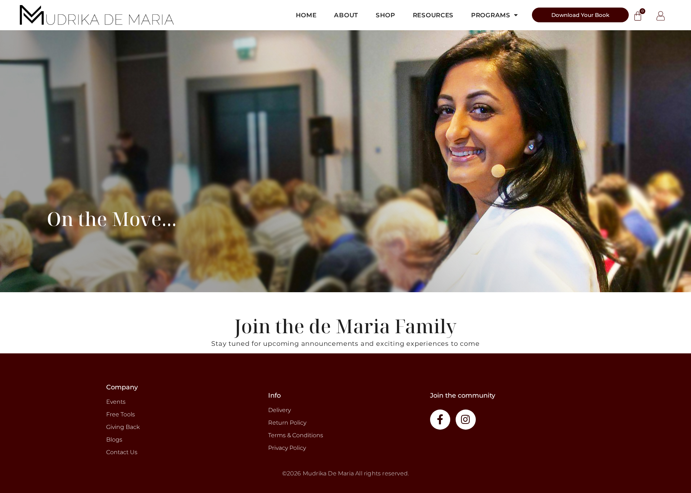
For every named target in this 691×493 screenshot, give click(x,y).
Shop (385, 15)
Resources (433, 15)
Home (306, 15)
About (346, 15)
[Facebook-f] (440, 420)
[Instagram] (466, 420)
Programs (490, 15)
